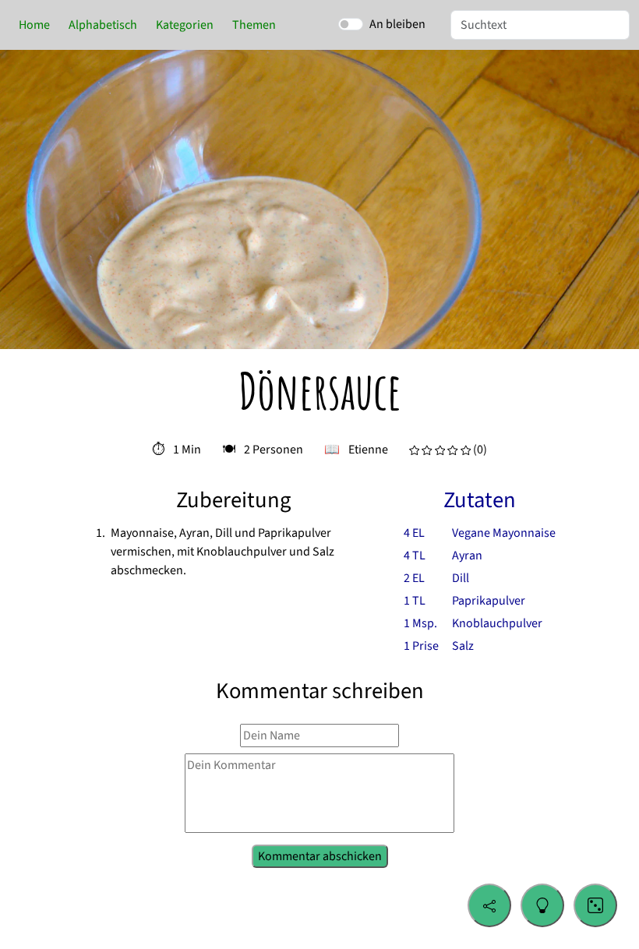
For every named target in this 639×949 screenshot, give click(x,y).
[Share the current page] (489, 905)
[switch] (350, 24)
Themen (254, 25)
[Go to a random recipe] (595, 905)
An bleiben (397, 24)
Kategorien (185, 25)
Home (34, 25)
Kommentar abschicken (320, 855)
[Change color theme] (542, 905)
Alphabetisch (103, 25)
